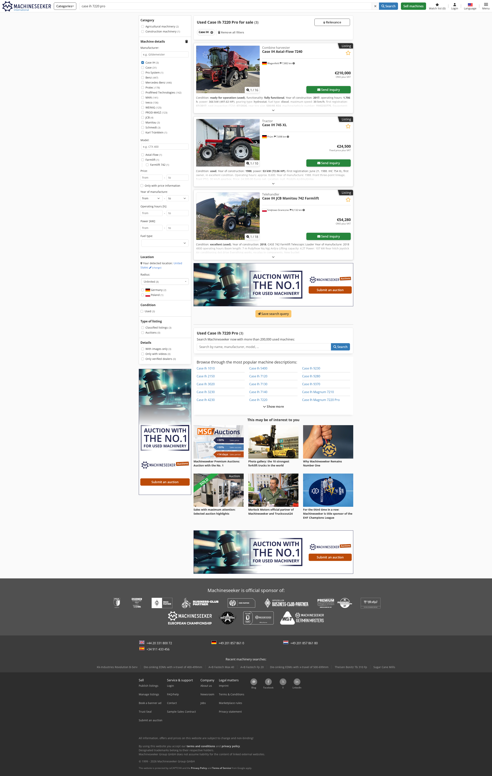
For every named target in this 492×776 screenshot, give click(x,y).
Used (150, 311)
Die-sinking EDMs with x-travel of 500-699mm (299, 667)
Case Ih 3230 (206, 392)
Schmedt (152, 127)
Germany (158, 290)
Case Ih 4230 (206, 400)
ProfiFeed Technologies (163, 92)
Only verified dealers (160, 359)
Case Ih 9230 (311, 368)
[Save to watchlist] (348, 52)
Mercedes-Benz (158, 82)
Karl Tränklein (156, 132)
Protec (152, 87)
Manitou (152, 122)
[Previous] (199, 69)
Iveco (151, 102)
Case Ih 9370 (311, 384)
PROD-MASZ (156, 112)
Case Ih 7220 (258, 400)
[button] (486, 6)
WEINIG (153, 107)
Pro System (154, 72)
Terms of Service (221, 768)
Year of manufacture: (154, 192)
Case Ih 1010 (206, 368)
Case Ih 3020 (206, 384)
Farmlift (152, 159)
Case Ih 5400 (258, 368)
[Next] (256, 69)
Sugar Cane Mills (384, 667)
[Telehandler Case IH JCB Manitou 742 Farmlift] (228, 216)
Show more (275, 406)
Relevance (333, 22)
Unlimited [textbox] (151, 281)
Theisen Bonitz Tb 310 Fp (351, 667)
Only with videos (157, 354)
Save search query (275, 314)
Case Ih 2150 (206, 376)
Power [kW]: (148, 221)
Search (390, 6)
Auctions (152, 332)
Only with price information (162, 185)
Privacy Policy (199, 768)
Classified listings (158, 327)
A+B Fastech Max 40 (221, 667)
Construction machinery (162, 31)
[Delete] (375, 6)
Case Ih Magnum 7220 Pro (321, 400)
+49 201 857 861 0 (231, 643)
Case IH (152, 62)
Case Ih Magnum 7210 (318, 392)
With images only (158, 349)
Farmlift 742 (159, 164)
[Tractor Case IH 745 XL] (228, 142)
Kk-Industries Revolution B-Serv (117, 667)
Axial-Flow (153, 155)
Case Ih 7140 (258, 392)
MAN (151, 97)
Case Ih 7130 (258, 384)
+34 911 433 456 (158, 649)
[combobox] (165, 281)
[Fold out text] (273, 110)
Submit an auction (330, 290)
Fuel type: (146, 236)
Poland (156, 295)
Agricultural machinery (162, 26)
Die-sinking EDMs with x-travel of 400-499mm (173, 667)
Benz (151, 77)
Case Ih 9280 (311, 376)
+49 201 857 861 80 (304, 643)
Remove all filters (232, 32)
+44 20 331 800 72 (159, 643)
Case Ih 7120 (258, 376)
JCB (149, 117)
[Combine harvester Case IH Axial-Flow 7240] (228, 69)
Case (151, 67)
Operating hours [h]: (153, 206)
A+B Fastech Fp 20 (252, 667)
